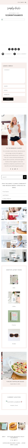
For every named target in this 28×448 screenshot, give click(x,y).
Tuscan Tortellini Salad (14, 381)
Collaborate (14, 437)
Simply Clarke (14, 8)
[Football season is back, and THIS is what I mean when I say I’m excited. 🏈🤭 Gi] (13, 426)
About (3, 436)
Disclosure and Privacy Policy (15, 436)
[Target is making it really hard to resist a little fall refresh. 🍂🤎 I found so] (22, 426)
